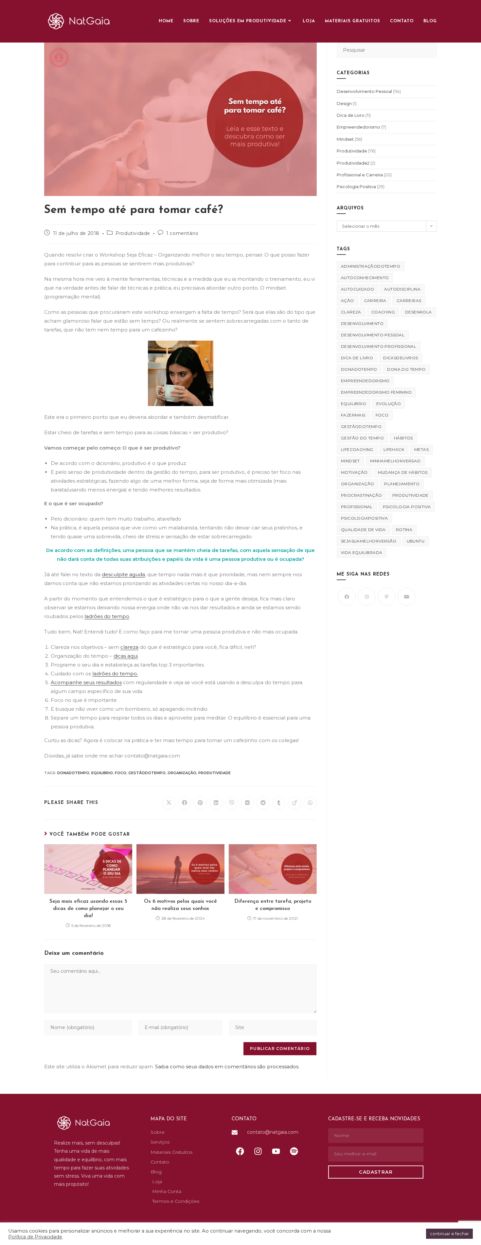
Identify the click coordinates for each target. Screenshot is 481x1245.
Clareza (351, 312)
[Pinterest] (387, 597)
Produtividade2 (353, 163)
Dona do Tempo (406, 369)
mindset (350, 460)
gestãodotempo (147, 773)
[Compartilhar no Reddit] (263, 802)
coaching (383, 312)
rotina (404, 529)
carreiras (409, 300)
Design (344, 103)
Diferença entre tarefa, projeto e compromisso (272, 905)
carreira (375, 300)
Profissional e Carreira (360, 174)
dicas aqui (126, 656)
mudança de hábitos (403, 472)
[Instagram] (367, 597)
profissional (357, 506)
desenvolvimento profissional (378, 346)
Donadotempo (73, 773)
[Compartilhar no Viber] (231, 802)
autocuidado (357, 289)
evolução (388, 403)
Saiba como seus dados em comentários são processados (226, 1066)
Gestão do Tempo (362, 438)
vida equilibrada (361, 552)
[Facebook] (347, 597)
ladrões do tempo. (115, 673)
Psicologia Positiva (356, 186)
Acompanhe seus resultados (86, 682)
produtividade (214, 773)
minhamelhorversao (395, 460)
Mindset (345, 139)
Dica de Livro (351, 115)
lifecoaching (357, 449)
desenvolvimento (362, 323)
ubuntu (415, 541)
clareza (129, 647)
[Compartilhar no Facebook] (184, 802)
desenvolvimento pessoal (372, 334)
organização (182, 773)
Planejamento (401, 483)
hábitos (403, 438)
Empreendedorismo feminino (376, 392)
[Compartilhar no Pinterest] (200, 802)
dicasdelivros (400, 357)
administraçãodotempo (370, 266)
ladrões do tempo (106, 616)
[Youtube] (407, 597)
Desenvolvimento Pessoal (364, 91)
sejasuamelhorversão (369, 541)
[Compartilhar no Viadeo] (294, 802)
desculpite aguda (123, 574)
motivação (354, 472)
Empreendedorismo (358, 127)
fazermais (353, 415)
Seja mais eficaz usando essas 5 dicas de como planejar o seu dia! (88, 909)
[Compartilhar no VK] (247, 802)
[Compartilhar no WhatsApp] (310, 802)
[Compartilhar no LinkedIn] (216, 802)
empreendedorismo (365, 380)
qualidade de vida (363, 529)
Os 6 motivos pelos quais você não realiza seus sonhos (180, 905)
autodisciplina (402, 289)
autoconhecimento (365, 277)
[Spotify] (294, 1151)
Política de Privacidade (35, 1237)
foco (120, 773)
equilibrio (102, 773)
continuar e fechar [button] (449, 1233)
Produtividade (133, 233)
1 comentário (182, 233)
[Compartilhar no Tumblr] (278, 802)
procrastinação (361, 495)
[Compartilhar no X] (168, 802)
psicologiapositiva (364, 518)
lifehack (393, 449)
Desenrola (418, 312)
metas (421, 449)
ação (347, 300)
